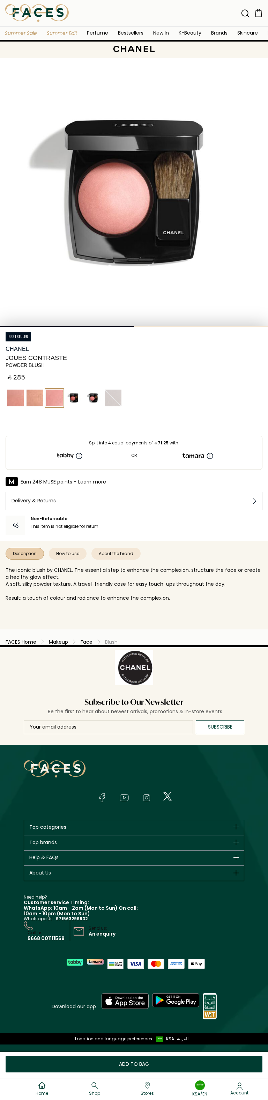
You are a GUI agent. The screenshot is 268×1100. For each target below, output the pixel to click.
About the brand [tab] (116, 553)
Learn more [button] (92, 481)
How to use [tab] (67, 553)
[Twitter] (167, 796)
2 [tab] (201, 326)
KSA (170, 1039)
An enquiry (102, 933)
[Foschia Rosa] (74, 398)
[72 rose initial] (54, 398)
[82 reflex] (35, 398)
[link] (219, 33)
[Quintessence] (93, 398)
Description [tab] (25, 553)
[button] (21, 33)
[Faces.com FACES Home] (37, 13)
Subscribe (220, 726)
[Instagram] (146, 797)
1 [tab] (67, 326)
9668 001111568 (46, 938)
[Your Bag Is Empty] (258, 13)
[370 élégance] (113, 398)
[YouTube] (124, 797)
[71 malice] (15, 398)
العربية (182, 1039)
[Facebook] (101, 797)
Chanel (17, 349)
